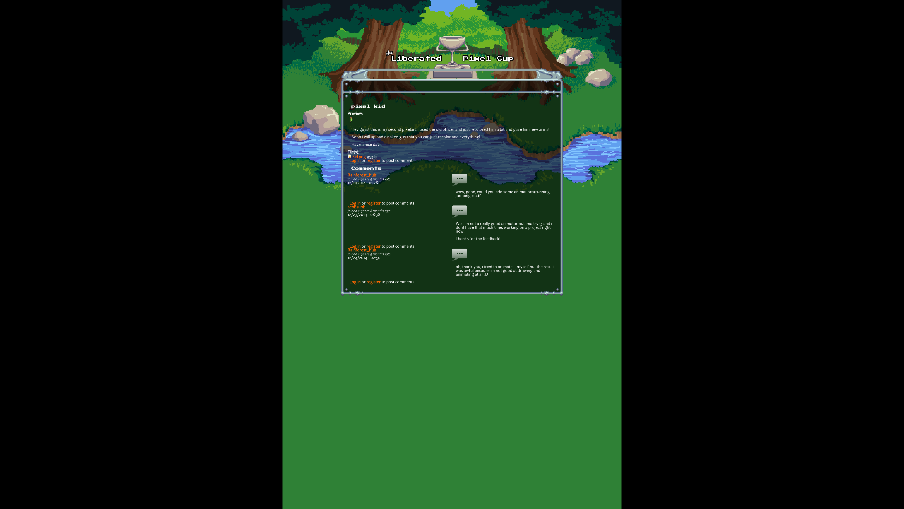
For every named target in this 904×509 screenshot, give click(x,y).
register (374, 161)
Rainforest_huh (362, 175)
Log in (355, 161)
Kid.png (359, 157)
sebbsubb (356, 207)
